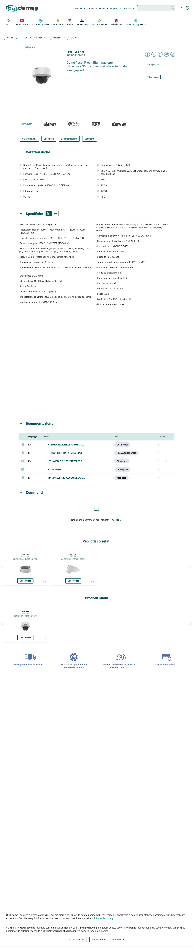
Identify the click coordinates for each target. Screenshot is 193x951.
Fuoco (70, 24)
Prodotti (9, 38)
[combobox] (156, 8)
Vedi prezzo (153, 64)
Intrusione (58, 24)
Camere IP (40, 38)
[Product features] (49, 213)
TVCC (8, 24)
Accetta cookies (76, 939)
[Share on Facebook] (147, 54)
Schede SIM (116, 24)
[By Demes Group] (22, 8)
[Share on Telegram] (166, 54)
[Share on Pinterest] (160, 54)
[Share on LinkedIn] (154, 54)
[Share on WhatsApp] (173, 54)
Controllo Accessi (40, 24)
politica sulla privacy (102, 918)
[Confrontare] (44, 581)
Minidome (57, 38)
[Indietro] (2, 566)
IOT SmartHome (99, 24)
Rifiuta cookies (99, 939)
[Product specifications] (56, 213)
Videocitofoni (22, 24)
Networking (82, 24)
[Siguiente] (190, 566)
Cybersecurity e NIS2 (136, 24)
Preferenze (118, 939)
